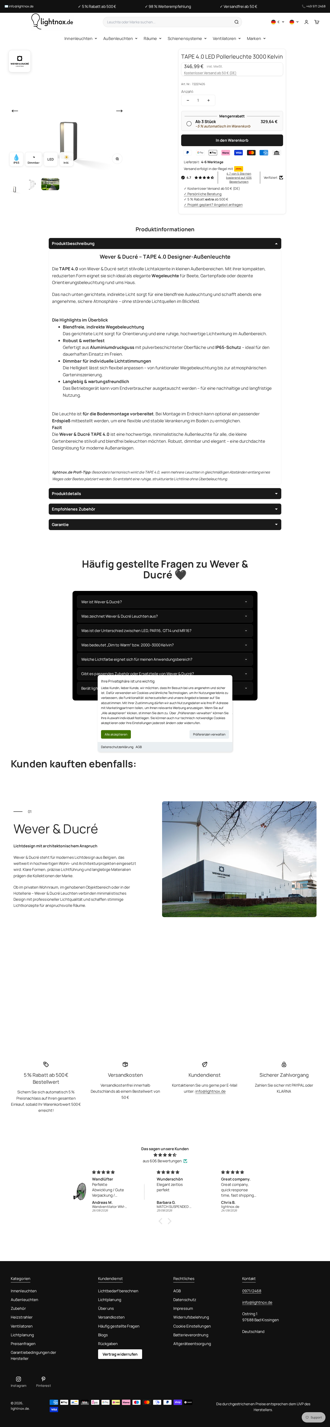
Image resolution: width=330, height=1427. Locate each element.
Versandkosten (111, 1317)
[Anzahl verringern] (187, 100)
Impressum (183, 1308)
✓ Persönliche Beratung (203, 194)
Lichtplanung (22, 1334)
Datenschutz (184, 1299)
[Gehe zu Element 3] (50, 185)
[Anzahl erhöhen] (208, 100)
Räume (150, 38)
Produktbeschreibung (73, 243)
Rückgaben (108, 1343)
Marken (254, 38)
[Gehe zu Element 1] (14, 185)
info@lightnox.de (21, 6)
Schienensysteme (185, 38)
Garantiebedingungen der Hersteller (33, 1355)
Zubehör (18, 1308)
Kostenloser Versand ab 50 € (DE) (210, 72)
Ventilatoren (224, 38)
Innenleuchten (78, 38)
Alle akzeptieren (116, 734)
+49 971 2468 (316, 6)
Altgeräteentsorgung (192, 1343)
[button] (161, 1221)
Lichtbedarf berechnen (118, 1290)
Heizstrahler (22, 1317)
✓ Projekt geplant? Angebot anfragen (213, 204)
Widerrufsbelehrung (191, 1317)
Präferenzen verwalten (209, 734)
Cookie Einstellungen (192, 1326)
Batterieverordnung (190, 1334)
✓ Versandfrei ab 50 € (238, 6)
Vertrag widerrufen (120, 1354)
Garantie (60, 524)
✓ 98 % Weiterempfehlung (168, 6)
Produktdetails (66, 493)
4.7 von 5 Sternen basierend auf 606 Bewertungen (238, 178)
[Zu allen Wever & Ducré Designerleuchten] (20, 61)
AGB (139, 747)
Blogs (103, 1334)
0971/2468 (252, 1290)
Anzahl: (187, 91)
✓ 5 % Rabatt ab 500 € (97, 6)
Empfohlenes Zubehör (73, 509)
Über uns (106, 1308)
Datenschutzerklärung (117, 747)
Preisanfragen (23, 1343)
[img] (165, 1155)
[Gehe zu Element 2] (32, 185)
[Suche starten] (236, 22)
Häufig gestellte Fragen (118, 1326)
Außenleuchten (118, 38)
